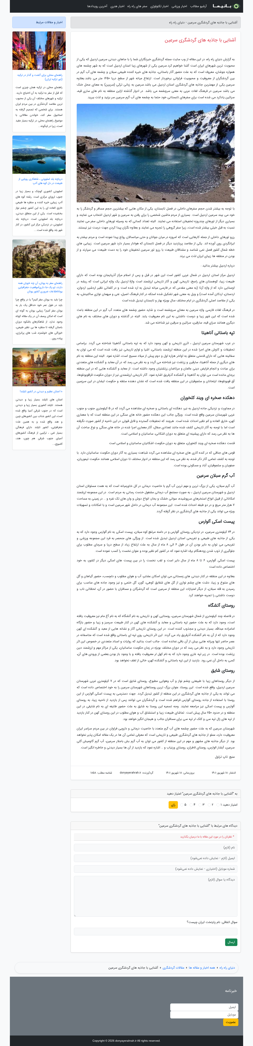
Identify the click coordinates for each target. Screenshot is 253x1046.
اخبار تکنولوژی (159, 6)
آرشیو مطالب (198, 6)
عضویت (231, 1022)
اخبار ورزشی (179, 6)
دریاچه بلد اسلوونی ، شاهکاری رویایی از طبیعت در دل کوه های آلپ (40, 181)
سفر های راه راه (137, 6)
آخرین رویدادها (97, 6)
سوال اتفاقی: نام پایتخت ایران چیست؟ (212, 922)
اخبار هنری (117, 6)
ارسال (231, 942)
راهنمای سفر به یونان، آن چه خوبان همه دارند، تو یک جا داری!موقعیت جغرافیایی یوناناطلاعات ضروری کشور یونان (40, 287)
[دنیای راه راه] (226, 6)
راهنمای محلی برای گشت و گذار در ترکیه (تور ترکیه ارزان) (39, 77)
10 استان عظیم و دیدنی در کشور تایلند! (41, 391)
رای (173, 804)
